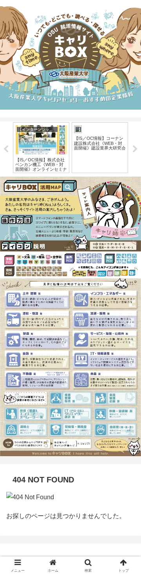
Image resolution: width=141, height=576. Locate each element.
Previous (6, 149)
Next (135, 149)
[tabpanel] (41, 147)
